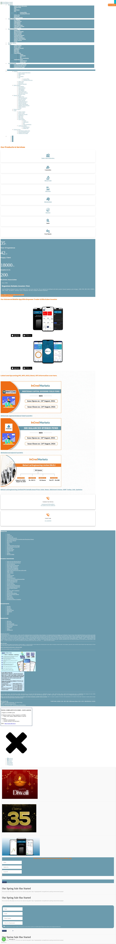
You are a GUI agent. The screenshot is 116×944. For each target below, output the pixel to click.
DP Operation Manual (11, 540)
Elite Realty (9, 595)
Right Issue (9, 609)
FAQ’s (8, 589)
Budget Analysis (18, 40)
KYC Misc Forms (10, 623)
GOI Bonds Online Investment (13, 545)
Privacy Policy (18, 708)
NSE (62, 701)
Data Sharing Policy (49, 708)
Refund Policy (24, 708)
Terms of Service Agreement (32, 708)
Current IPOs (23, 12)
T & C (8, 552)
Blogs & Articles (18, 32)
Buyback (9, 607)
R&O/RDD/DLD (88, 701)
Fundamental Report (19, 35)
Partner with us (12, 43)
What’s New (17, 15)
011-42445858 (48, 520)
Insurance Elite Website (12, 593)
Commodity (23, 55)
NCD (8, 612)
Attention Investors (41, 708)
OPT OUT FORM (10, 554)
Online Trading (17, 45)
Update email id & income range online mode (16, 570)
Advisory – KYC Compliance (13, 590)
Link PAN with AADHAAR (12, 569)
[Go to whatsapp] (4, 939)
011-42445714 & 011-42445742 (48, 505)
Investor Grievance (11, 584)
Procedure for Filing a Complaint (14, 599)
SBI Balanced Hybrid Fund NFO (12, 453)
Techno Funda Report (19, 37)
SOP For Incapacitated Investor (13, 585)
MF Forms (9, 621)
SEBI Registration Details (7, 296)
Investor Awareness (11, 564)
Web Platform (23, 60)
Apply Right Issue (18, 25)
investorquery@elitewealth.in (19, 705)
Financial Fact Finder (19, 67)
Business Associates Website (13, 594)
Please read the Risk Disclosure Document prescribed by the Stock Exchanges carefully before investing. (24, 696)
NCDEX (93, 701)
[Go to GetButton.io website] (3, 942)
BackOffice (16, 49)
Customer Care (10, 536)
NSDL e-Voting (10, 571)
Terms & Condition (11, 708)
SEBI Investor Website (73, 701)
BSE (65, 701)
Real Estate (16, 16)
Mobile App (23, 62)
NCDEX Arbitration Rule (12, 580)
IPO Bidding (17, 20)
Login (9, 44)
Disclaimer (3, 708)
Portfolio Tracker (10, 549)
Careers (8, 534)
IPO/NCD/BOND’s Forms (12, 625)
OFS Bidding (17, 23)
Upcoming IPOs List (25, 13)
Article (8, 544)
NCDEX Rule (10, 576)
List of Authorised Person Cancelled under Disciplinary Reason (20, 539)
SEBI (67, 701)
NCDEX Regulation (11, 578)
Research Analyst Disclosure (13, 565)
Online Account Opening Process (14, 561)
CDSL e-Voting (10, 572)
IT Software (9, 627)
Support (8, 553)
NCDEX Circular (10, 575)
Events (15, 41)
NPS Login (16, 52)
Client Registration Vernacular (13, 586)
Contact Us (9, 535)
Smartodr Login (10, 598)
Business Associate (18, 17)
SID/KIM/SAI (10, 630)
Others (8, 628)
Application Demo (18, 59)
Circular (8, 574)
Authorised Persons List (12, 538)
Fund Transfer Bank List (12, 581)
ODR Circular (10, 596)
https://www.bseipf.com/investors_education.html (11, 647)
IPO (15, 11)
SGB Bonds (9, 611)
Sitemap (6, 708)
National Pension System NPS (13, 546)
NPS (15, 8)
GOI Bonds (16, 10)
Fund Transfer (17, 53)
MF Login (16, 50)
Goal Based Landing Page (20, 64)
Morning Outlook (18, 36)
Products (10, 4)
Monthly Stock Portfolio (20, 39)
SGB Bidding (17, 22)
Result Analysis (17, 34)
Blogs (8, 543)
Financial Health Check (19, 66)
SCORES (59, 701)
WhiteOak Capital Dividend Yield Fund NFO (16, 416)
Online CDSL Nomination (12, 567)
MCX (79, 701)
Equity (21, 54)
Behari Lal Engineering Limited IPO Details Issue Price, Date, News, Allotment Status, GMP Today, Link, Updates (41, 490)
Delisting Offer (17, 27)
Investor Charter (10, 583)
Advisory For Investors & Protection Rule (16, 579)
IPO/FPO (9, 606)
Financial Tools (12, 63)
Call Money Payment (19, 26)
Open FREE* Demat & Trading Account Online (12, 294)
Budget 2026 (9, 591)
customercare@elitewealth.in (48, 504)
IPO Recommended (18, 31)
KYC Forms (9, 622)
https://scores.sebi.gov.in (10, 723)
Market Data (9, 541)
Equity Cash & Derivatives (20, 6)
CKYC (82, 701)
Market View (17, 30)
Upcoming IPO (10, 550)
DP (21, 57)
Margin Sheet (10, 626)
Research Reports (12, 29)
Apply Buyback (18, 21)
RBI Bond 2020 (10, 610)
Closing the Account (19, 48)
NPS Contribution (24, 58)
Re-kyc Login (17, 46)
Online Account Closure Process (14, 562)
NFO (8, 614)
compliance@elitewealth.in (10, 703)
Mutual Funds (17, 7)
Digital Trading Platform (12, 588)
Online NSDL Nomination (12, 566)
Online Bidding (12, 18)
